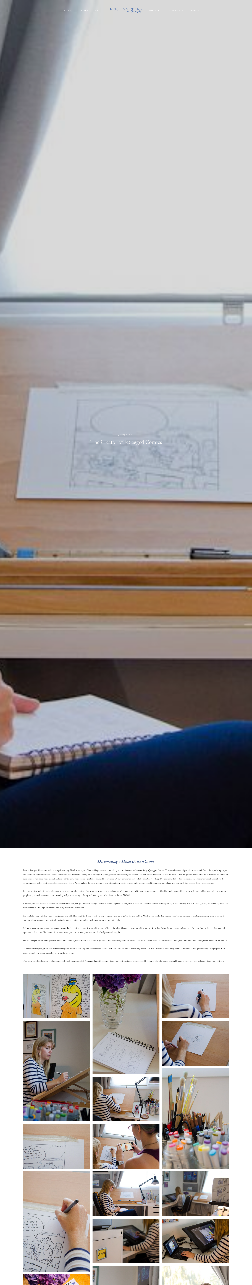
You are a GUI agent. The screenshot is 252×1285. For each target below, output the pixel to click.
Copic (46, 908)
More (194, 11)
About (99, 11)
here (192, 879)
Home (67, 11)
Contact (83, 11)
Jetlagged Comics (156, 870)
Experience (176, 11)
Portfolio (155, 11)
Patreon (167, 891)
